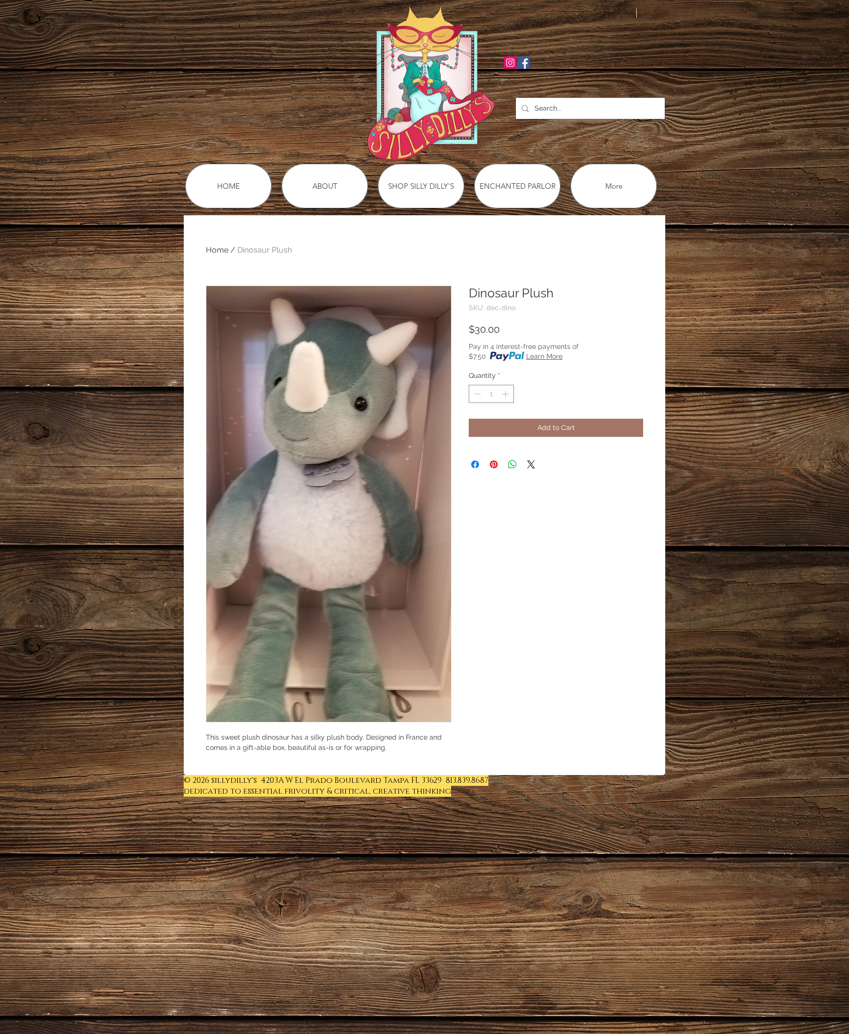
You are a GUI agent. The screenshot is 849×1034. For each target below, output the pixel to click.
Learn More (544, 356)
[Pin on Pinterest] (494, 464)
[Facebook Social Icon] (523, 63)
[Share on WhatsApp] (512, 464)
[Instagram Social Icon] (510, 63)
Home (217, 250)
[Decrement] (476, 393)
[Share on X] (531, 464)
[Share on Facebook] (475, 464)
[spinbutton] (491, 393)
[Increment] (506, 393)
